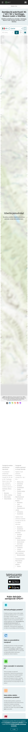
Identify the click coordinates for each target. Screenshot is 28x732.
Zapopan (19, 506)
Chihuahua (20, 512)
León (18, 504)
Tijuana (19, 493)
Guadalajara (20, 487)
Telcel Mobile (7, 498)
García (19, 566)
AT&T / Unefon (8, 495)
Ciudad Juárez (21, 491)
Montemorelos (21, 555)
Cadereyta (20, 547)
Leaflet (4, 396)
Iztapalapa (20, 483)
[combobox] (5, 28)
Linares (19, 549)
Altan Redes (7, 497)
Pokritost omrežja (17, 32)
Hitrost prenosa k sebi (20, 32)
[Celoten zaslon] (25, 28)
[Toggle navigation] (2, 2)
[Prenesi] (14, 581)
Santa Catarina (21, 540)
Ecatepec (19, 485)
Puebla (19, 489)
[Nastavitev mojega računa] (25, 2)
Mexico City (20, 482)
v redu (14, 729)
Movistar (6, 493)
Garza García (20, 542)
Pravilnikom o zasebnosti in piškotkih (14, 722)
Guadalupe (20, 513)
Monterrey (20, 502)
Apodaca (19, 534)
